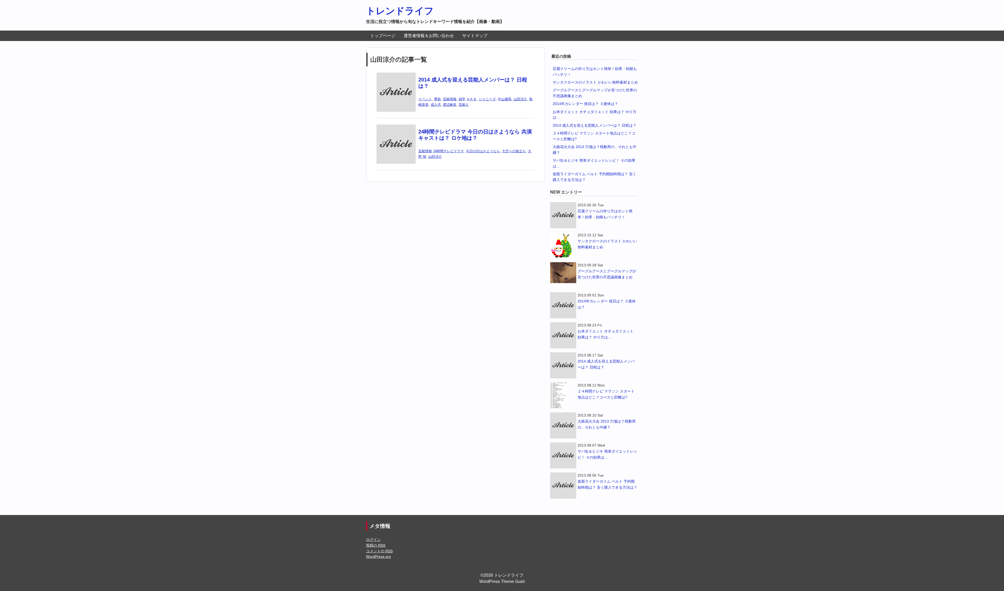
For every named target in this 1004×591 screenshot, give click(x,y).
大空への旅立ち (514, 151)
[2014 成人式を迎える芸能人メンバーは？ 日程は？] (396, 76)
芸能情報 (450, 99)
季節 (437, 99)
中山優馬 (504, 99)
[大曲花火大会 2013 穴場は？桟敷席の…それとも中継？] (563, 425)
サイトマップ (474, 35)
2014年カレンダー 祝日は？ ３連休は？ (585, 104)
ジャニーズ (487, 99)
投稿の (375, 545)
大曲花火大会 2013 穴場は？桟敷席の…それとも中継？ (607, 424)
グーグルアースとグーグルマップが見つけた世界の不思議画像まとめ (607, 274)
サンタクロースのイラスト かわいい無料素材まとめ (595, 82)
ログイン (373, 539)
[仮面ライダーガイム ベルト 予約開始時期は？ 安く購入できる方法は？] (563, 485)
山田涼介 (520, 99)
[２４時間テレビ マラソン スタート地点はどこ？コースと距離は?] (563, 395)
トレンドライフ (400, 10)
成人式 (436, 105)
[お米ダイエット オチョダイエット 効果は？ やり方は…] (563, 335)
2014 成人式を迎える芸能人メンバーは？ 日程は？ (594, 125)
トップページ (382, 35)
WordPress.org (378, 556)
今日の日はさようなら (483, 151)
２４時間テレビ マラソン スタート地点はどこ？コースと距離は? (606, 394)
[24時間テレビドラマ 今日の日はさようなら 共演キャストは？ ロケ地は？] (396, 128)
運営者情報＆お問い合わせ (429, 35)
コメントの (379, 551)
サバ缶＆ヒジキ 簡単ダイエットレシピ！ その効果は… (607, 454)
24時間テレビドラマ (448, 151)
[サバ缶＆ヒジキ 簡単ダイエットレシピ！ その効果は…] (563, 455)
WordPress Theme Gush (502, 581)
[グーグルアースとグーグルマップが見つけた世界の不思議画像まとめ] (563, 272)
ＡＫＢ (471, 99)
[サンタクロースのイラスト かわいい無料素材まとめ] (563, 245)
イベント (425, 99)
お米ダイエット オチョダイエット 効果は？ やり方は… (606, 334)
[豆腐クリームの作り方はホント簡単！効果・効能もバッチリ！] (563, 215)
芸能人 (464, 105)
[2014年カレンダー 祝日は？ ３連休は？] (563, 305)
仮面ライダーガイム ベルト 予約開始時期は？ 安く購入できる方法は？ (607, 484)
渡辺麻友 (450, 105)
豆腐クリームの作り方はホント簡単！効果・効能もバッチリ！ (605, 214)
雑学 (462, 99)
